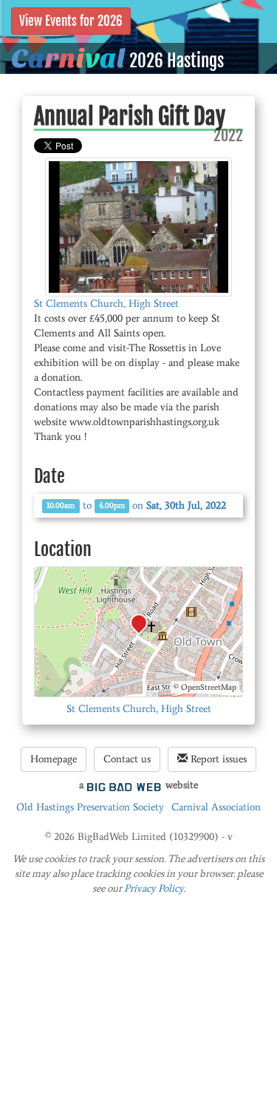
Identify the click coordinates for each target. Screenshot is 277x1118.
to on (136, 505)
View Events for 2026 (71, 21)
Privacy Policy (154, 888)
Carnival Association (216, 807)
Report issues (217, 759)
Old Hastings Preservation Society (90, 807)
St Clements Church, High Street (106, 303)
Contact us (127, 759)
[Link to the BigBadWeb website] (124, 785)
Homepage (53, 759)
